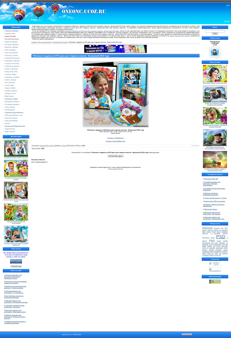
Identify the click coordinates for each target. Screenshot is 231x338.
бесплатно (205, 237)
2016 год (218, 255)
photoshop (207, 228)
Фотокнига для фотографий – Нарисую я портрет (15, 282)
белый (204, 230)
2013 (210, 244)
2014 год (205, 248)
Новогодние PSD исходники (214, 201)
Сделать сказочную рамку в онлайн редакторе (16, 244)
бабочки (205, 233)
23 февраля (223, 230)
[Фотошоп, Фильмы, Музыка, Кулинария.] (215, 283)
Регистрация (113, 169)
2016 (216, 253)
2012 (226, 228)
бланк (204, 246)
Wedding (222, 243)
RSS (228, 5)
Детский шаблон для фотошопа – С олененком (13, 292)
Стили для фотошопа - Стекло (215, 198)
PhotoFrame (217, 244)
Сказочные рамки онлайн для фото (16, 157)
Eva (214, 246)
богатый (225, 244)
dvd (222, 228)
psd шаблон (223, 253)
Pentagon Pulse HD (211, 179)
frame (225, 241)
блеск (219, 232)
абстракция (206, 243)
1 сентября (215, 233)
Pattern (216, 230)
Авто (216, 243)
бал (212, 243)
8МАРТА (225, 251)
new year (224, 246)
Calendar (212, 248)
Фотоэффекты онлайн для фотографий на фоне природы (215, 147)
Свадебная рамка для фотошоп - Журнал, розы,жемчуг (211, 183)
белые (219, 241)
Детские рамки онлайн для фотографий (16, 222)
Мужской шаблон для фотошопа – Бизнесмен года (213, 218)
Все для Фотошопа (44, 42)
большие (217, 228)
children (209, 246)
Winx (203, 232)
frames (204, 250)
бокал (209, 232)
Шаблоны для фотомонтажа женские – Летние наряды (15, 287)
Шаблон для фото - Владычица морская (211, 194)
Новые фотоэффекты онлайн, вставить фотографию (215, 104)
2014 (226, 248)
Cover (218, 246)
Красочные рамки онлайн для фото (215, 83)
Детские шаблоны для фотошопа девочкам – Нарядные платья (13, 276)
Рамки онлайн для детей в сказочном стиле (16, 200)
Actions (225, 233)
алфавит (225, 232)
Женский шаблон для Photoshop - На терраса (211, 213)
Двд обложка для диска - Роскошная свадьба (14, 296)
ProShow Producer (208, 255)
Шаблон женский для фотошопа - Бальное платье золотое (14, 316)
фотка (64, 145)
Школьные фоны (210, 209)
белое (214, 232)
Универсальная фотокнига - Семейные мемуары (15, 322)
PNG (212, 240)
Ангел (213, 237)
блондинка (219, 248)
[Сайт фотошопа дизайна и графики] (16, 263)
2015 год (210, 253)
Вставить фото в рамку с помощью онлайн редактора (215, 125)
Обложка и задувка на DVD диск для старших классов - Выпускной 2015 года (92, 31)
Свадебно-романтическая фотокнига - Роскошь (14, 306)
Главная (227, 21)
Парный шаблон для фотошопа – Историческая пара (16, 301)
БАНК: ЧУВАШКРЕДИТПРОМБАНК (215, 250)
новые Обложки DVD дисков (180, 36)
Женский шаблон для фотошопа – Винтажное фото (15, 311)
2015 (204, 253)
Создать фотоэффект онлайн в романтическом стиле (215, 169)
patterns (210, 230)
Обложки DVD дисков (60, 42)
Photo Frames (215, 250)
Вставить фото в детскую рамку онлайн (16, 178)
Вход (120, 169)
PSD (220, 236)
